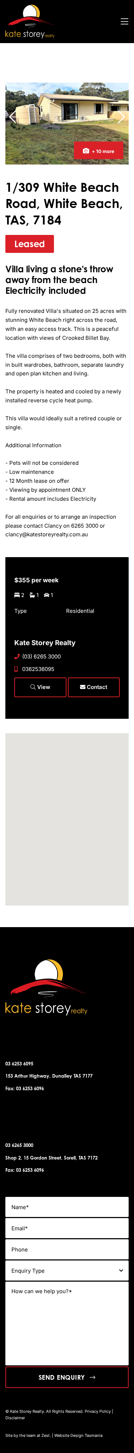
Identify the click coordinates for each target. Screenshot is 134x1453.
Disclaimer (15, 1417)
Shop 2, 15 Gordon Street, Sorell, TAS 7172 (51, 1158)
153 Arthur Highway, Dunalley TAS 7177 (49, 1076)
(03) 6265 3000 (41, 656)
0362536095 (38, 669)
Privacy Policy (98, 1411)
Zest (45, 1435)
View (43, 687)
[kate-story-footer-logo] (30, 7)
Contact (96, 687)
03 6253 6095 (19, 1063)
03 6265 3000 (19, 1145)
